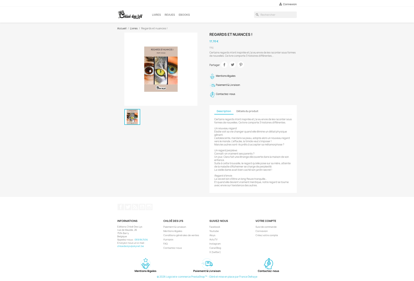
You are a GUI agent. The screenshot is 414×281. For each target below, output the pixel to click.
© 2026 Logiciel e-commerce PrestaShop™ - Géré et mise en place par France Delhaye (207, 276)
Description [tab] (224, 111)
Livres (156, 15)
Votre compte (266, 221)
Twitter (128, 207)
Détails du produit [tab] (247, 111)
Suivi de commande (266, 226)
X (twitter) (215, 252)
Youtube (214, 231)
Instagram (149, 207)
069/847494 (141, 239)
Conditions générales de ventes (181, 235)
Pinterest (241, 64)
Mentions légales (172, 231)
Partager (224, 64)
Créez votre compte (267, 235)
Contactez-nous (172, 247)
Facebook (121, 207)
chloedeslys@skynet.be (130, 246)
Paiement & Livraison (174, 226)
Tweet (232, 64)
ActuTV (213, 239)
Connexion (262, 231)
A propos (168, 239)
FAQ (165, 243)
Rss (135, 207)
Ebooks (184, 15)
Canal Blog (215, 247)
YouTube (142, 207)
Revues (170, 15)
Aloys (212, 235)
